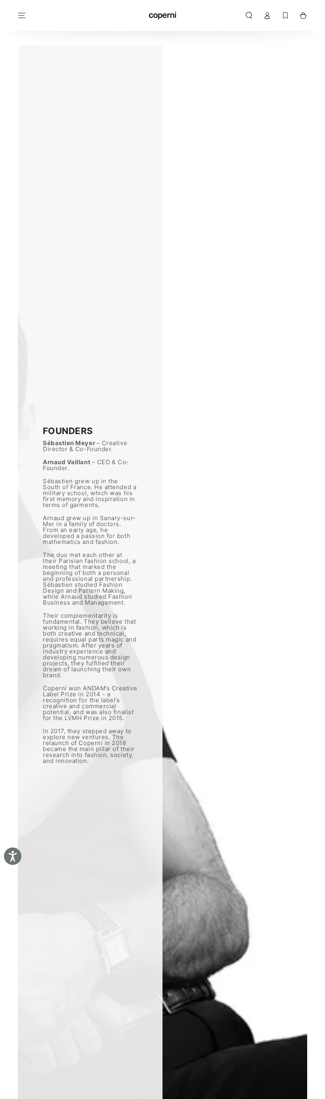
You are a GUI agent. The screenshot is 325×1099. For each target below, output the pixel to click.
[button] (248, 15)
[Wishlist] (285, 15)
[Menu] (22, 15)
